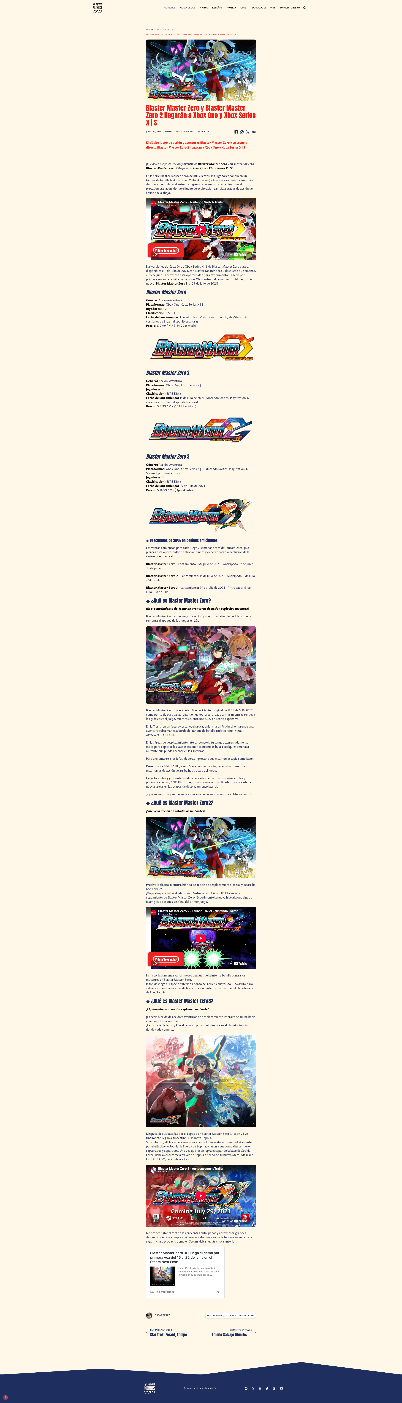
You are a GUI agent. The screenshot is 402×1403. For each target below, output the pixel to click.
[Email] (253, 132)
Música (231, 7)
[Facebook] (236, 132)
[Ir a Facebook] (248, 1388)
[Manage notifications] (5, 1397)
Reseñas (217, 7)
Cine (243, 7)
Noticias (169, 7)
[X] (247, 132)
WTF (272, 7)
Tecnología (258, 7)
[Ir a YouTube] (283, 1388)
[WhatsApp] (242, 132)
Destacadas (164, 30)
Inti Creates (201, 176)
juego (163, 164)
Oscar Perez (162, 1315)
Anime (204, 7)
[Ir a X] (255, 1388)
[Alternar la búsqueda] (304, 8)
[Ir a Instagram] (262, 1388)
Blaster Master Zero (174, 176)
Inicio (149, 30)
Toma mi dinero (290, 7)
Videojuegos (187, 7)
